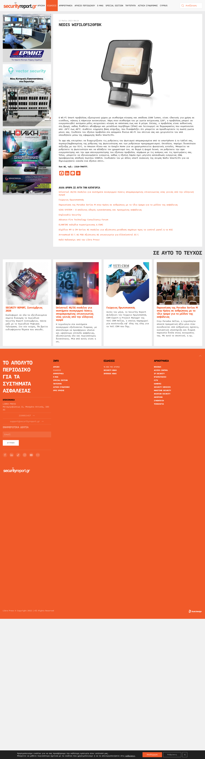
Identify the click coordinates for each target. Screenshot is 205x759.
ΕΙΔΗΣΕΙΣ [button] (52, 5)
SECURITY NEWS (110, 370)
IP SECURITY (159, 373)
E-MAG (100, 5)
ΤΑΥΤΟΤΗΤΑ (130, 5)
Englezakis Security (70, 214)
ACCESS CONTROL (161, 370)
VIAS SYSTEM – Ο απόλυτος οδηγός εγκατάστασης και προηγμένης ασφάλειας (100, 209)
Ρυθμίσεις (172, 754)
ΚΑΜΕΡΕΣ (157, 383)
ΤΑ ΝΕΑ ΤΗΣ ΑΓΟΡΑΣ (112, 367)
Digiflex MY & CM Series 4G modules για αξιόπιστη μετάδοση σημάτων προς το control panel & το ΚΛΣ (116, 229)
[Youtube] (31, 455)
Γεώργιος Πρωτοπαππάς (71, 199)
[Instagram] (24, 455)
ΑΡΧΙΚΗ (41, 5)
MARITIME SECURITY (162, 390)
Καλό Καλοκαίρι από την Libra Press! (79, 239)
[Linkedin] (11, 455)
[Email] (38, 455)
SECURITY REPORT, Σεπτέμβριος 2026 (24, 309)
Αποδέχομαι (152, 754)
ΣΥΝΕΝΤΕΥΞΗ (159, 400)
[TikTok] (18, 455)
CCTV (156, 380)
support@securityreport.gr (25, 421)
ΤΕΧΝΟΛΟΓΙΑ (159, 404)
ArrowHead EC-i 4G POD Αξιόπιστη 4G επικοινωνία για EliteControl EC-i (99, 234)
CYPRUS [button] (163, 5)
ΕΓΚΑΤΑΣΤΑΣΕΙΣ (160, 377)
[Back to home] (20, 5)
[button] (200, 355)
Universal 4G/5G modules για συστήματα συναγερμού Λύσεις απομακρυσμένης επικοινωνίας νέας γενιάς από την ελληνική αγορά (126, 193)
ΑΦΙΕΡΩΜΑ (158, 397)
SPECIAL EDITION (114, 5)
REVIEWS (157, 367)
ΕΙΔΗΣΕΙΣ (57, 370)
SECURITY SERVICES (162, 387)
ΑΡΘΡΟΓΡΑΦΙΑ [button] (65, 5)
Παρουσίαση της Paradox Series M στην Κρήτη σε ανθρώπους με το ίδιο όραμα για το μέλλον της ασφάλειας (118, 204)
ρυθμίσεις (130, 756)
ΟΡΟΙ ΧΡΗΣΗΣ (58, 390)
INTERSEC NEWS (110, 373)
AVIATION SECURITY (162, 393)
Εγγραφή (11, 442)
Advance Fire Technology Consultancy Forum (83, 219)
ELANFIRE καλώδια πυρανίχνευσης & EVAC (81, 224)
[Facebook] (5, 455)
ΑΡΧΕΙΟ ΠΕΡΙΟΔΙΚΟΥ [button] (85, 5)
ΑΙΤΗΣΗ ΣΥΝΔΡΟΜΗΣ (148, 5)
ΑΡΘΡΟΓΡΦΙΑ (58, 373)
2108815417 (25, 415)
